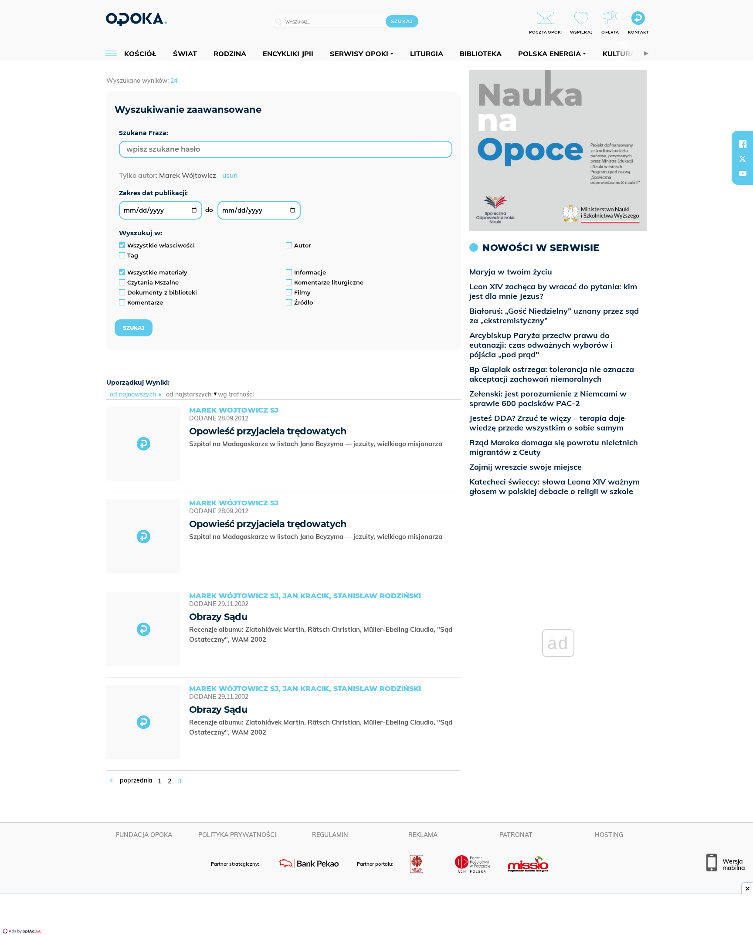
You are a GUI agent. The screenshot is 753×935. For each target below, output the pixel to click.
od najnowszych (133, 394)
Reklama (423, 835)
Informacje (310, 272)
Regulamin (330, 835)
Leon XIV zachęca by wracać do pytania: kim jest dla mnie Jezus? (553, 291)
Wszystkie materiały (157, 272)
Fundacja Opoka (144, 835)
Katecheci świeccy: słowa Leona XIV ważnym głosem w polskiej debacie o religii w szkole (554, 486)
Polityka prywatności (237, 835)
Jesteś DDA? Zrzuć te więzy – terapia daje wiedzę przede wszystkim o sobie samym (547, 423)
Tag (132, 255)
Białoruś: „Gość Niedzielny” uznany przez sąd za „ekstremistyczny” (554, 315)
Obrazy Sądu (218, 616)
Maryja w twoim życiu (510, 272)
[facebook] (742, 144)
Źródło (303, 302)
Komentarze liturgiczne (328, 282)
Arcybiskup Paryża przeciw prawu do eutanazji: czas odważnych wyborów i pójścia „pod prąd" (541, 344)
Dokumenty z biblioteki (162, 292)
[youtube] (742, 173)
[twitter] (742, 158)
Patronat (516, 835)
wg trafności (236, 394)
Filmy (302, 292)
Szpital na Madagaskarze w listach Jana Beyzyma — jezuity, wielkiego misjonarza (316, 444)
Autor (302, 245)
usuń (229, 175)
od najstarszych (188, 394)
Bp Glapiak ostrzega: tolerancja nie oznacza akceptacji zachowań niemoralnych (551, 374)
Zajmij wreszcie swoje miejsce (525, 467)
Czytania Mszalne (153, 282)
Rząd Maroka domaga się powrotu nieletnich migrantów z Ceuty (553, 447)
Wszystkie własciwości (161, 245)
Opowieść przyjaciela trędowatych (267, 431)
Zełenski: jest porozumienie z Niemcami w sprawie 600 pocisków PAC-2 (548, 398)
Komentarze (145, 302)
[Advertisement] (376, 915)
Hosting (609, 835)
